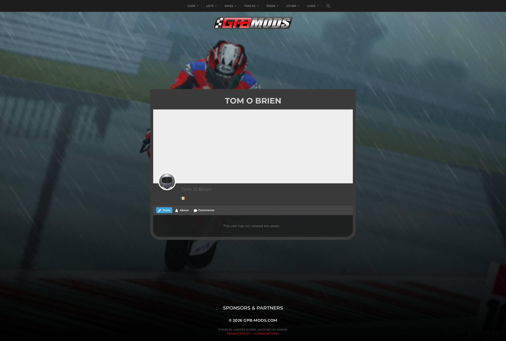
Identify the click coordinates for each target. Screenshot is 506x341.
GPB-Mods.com (260, 320)
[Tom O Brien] (167, 181)
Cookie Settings (267, 333)
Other (291, 6)
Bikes (229, 6)
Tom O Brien (196, 189)
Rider (271, 6)
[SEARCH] (328, 6)
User (191, 6)
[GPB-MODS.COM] (253, 23)
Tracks (250, 6)
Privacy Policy (238, 333)
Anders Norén (244, 329)
